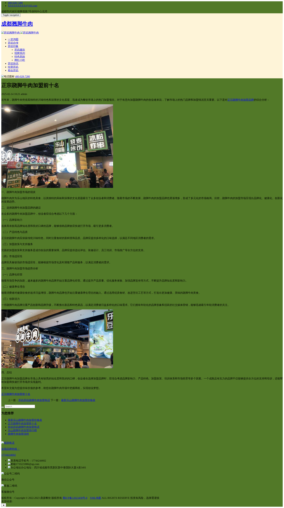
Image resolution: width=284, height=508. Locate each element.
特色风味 (19, 56)
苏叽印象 (13, 46)
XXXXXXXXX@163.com (22, 5)
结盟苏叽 (13, 67)
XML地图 (95, 498)
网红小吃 (19, 60)
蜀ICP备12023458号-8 (75, 498)
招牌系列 (19, 53)
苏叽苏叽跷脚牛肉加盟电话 (34, 400)
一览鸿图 (13, 39)
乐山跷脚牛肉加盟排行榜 (22, 430)
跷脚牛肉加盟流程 (18, 433)
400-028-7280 (15, 2)
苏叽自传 (13, 42)
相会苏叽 (13, 70)
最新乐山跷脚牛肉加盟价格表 (78, 400)
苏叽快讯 (13, 63)
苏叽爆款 (19, 49)
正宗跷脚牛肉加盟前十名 (15, 394)
